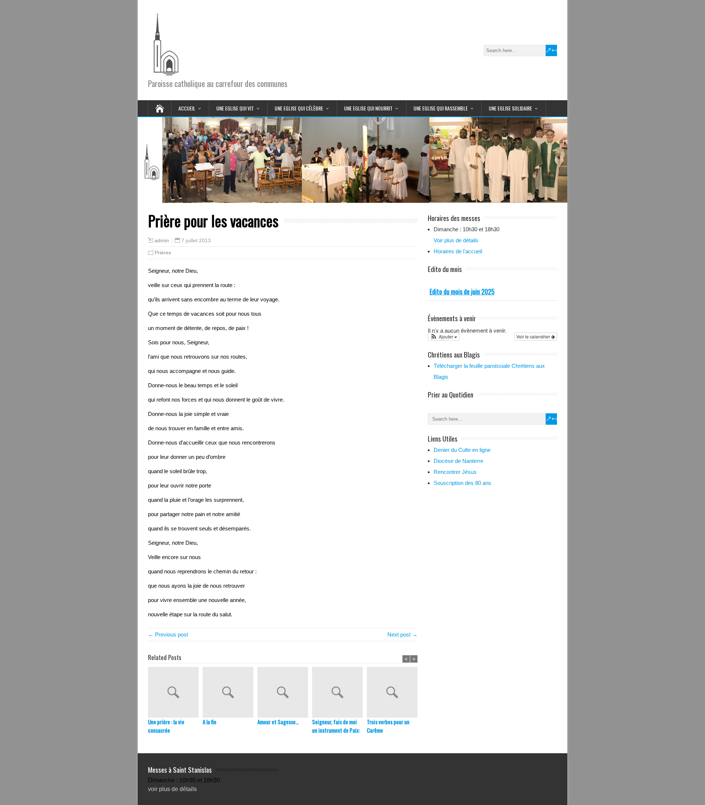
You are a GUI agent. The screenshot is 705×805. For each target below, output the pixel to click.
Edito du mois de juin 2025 (462, 291)
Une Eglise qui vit (235, 108)
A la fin (209, 722)
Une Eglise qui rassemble (440, 108)
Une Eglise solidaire (510, 108)
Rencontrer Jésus (455, 472)
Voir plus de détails (456, 240)
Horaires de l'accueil (458, 251)
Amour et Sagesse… (278, 722)
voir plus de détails (172, 789)
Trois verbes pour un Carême (388, 726)
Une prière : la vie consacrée (166, 726)
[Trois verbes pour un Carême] (394, 692)
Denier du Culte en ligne (462, 450)
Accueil (186, 108)
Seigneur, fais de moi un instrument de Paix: (336, 726)
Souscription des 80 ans (462, 483)
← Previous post (168, 634)
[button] (443, 336)
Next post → (402, 634)
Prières (163, 252)
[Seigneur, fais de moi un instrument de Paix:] (339, 692)
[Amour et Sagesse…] (284, 692)
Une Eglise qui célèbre (299, 108)
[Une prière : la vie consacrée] (175, 692)
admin (162, 240)
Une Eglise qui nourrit (368, 108)
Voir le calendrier (533, 336)
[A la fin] (230, 692)
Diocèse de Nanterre (458, 461)
